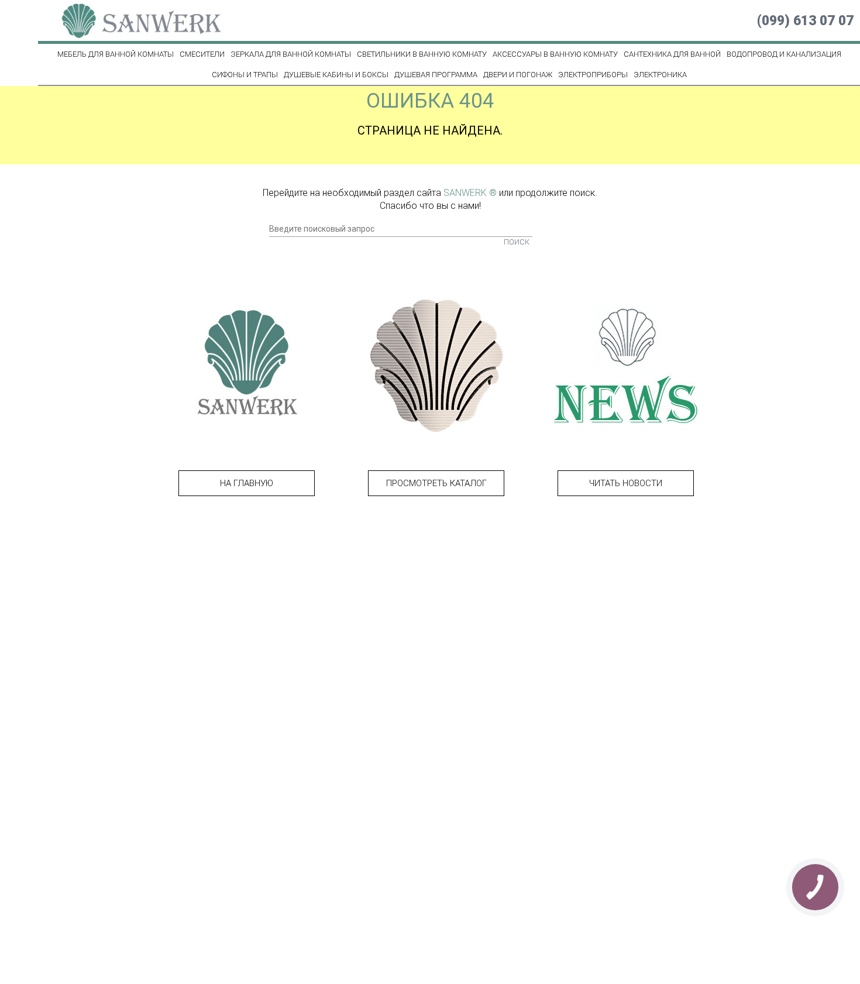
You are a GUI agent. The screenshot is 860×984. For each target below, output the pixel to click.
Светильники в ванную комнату (422, 54)
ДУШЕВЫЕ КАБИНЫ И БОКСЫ (336, 74)
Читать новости (625, 483)
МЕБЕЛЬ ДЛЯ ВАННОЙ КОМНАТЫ (115, 54)
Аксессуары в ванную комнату (555, 54)
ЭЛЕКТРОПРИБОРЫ (593, 74)
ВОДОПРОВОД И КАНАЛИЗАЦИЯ (784, 54)
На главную (246, 483)
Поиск (516, 242)
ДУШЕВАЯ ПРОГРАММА (435, 74)
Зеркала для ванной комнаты (291, 54)
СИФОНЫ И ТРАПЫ (245, 74)
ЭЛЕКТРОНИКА (660, 74)
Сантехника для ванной (672, 54)
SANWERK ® (470, 192)
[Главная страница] (134, 20)
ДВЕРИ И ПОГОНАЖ (517, 74)
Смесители (202, 54)
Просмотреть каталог (436, 483)
